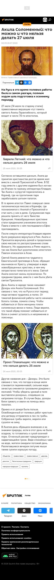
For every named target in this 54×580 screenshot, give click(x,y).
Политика (16, 503)
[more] (49, 168)
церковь (44, 456)
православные (32, 456)
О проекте (6, 527)
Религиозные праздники (21, 461)
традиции (38, 461)
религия (6, 461)
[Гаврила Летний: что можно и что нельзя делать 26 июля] (27, 138)
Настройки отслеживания (27, 548)
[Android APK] (9, 556)
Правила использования (12, 534)
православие (18, 456)
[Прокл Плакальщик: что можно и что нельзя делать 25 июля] (27, 341)
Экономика (44, 503)
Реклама (15, 527)
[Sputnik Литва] (8, 21)
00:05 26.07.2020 (9, 43)
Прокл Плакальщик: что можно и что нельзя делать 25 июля (26, 363)
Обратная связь (8, 548)
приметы (24, 466)
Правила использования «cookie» (16, 538)
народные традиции (10, 466)
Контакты (24, 527)
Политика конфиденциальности (15, 530)
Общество (6, 456)
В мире (4, 503)
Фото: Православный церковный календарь (20, 77)
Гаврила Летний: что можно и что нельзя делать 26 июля (26, 160)
